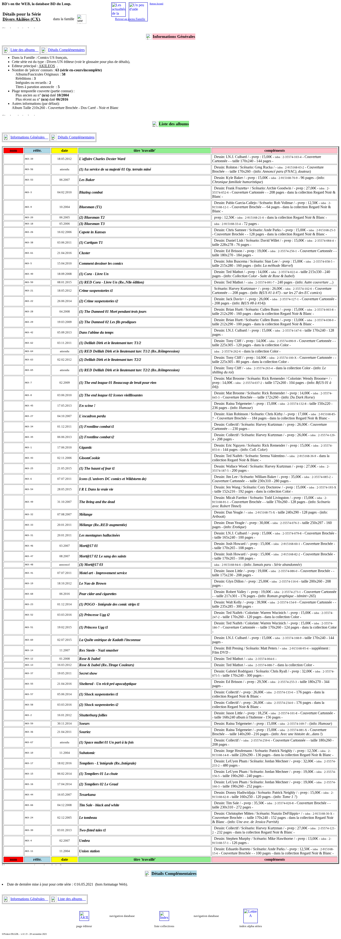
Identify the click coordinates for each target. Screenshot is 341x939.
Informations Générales (29, 137)
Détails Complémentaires (66, 50)
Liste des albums (24, 50)
